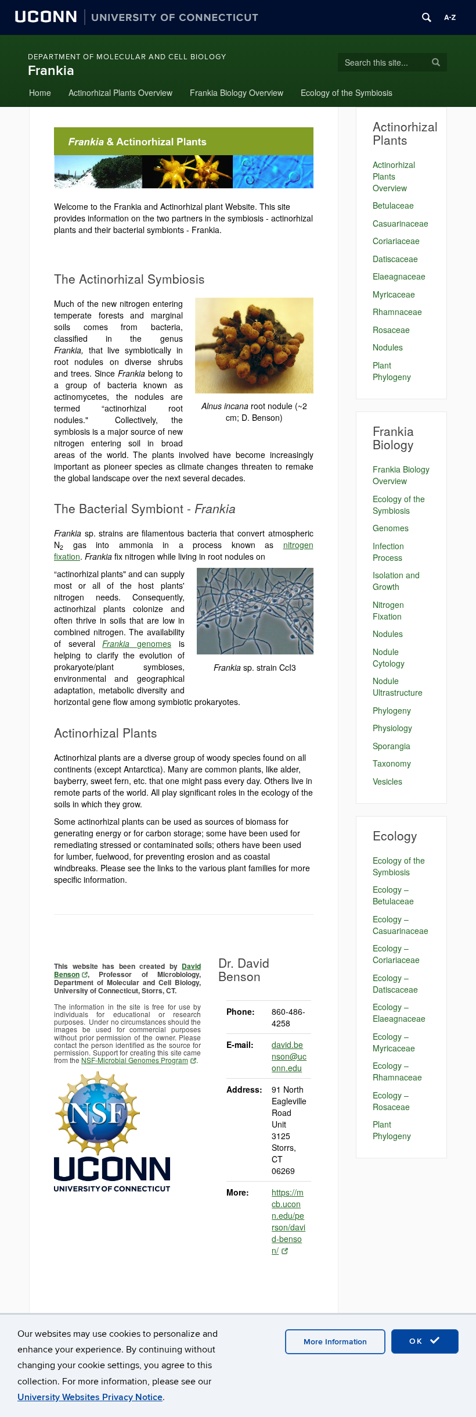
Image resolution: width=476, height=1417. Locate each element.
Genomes (391, 528)
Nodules (388, 347)
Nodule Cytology (389, 657)
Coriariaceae (396, 240)
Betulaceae (393, 205)
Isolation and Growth (396, 580)
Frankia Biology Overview (236, 92)
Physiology (392, 727)
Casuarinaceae (400, 223)
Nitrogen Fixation (388, 610)
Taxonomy (392, 763)
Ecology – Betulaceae (393, 895)
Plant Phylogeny (392, 370)
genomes (136, 643)
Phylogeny (392, 710)
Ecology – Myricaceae (394, 1042)
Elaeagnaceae (399, 276)
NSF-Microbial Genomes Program (134, 1060)
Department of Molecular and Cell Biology (127, 57)
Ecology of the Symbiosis (346, 92)
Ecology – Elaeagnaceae (399, 1012)
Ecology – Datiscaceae (395, 983)
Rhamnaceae (397, 311)
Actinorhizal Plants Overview (120, 92)
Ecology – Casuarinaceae (400, 924)
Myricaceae (394, 294)
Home (40, 92)
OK (418, 1341)
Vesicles (387, 781)
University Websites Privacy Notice (90, 1397)
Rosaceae (391, 329)
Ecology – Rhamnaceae (397, 1071)
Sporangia (391, 746)
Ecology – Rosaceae (391, 1100)
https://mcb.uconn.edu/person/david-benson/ (288, 1221)
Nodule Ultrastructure (398, 686)
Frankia (51, 70)
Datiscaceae (395, 258)
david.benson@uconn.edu (289, 1056)
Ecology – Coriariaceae (396, 953)
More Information (335, 1342)
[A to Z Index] (450, 17)
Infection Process (388, 551)
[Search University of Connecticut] (426, 17)
